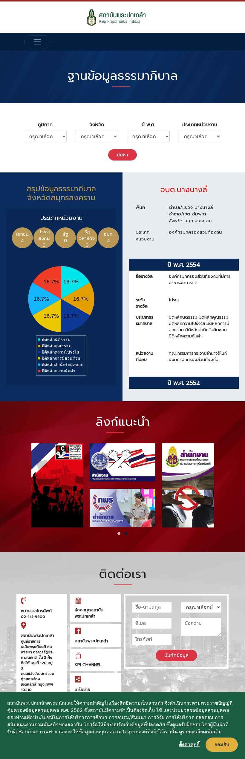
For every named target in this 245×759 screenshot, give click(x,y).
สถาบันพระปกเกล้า (91, 641)
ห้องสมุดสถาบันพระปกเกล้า (89, 613)
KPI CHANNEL (88, 665)
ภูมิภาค (45, 124)
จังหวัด (96, 124)
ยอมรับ (222, 744)
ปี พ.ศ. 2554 (184, 264)
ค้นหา (122, 154)
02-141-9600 (33, 616)
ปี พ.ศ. (148, 124)
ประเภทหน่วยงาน (199, 124)
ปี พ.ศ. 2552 (184, 382)
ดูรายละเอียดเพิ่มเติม (200, 732)
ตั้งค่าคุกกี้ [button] (189, 744)
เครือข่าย (82, 690)
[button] (118, 533)
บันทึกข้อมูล (176, 655)
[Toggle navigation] (37, 41)
